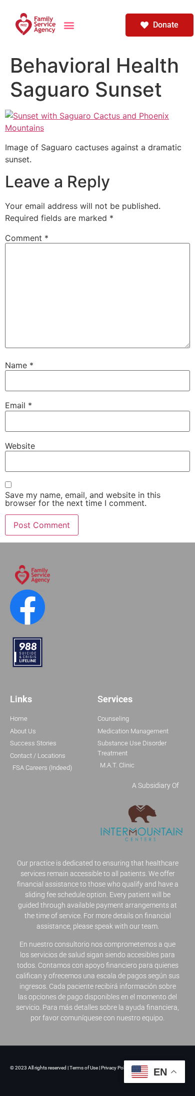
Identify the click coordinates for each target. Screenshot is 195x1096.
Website (20, 446)
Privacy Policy (115, 1067)
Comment (26, 238)
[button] (69, 25)
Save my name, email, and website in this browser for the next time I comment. (82, 499)
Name (19, 365)
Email (18, 405)
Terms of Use (84, 1067)
